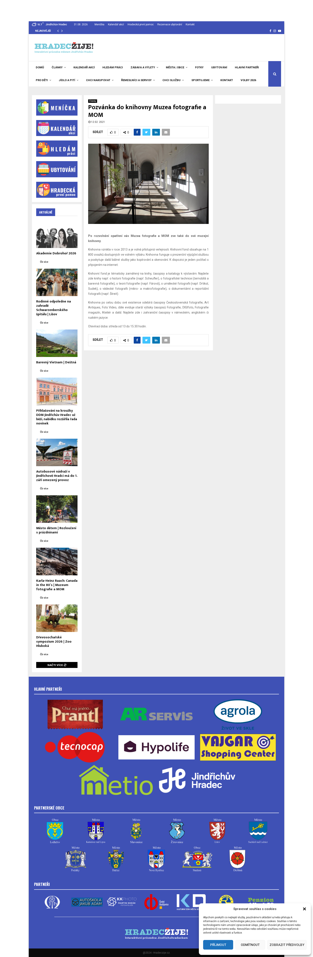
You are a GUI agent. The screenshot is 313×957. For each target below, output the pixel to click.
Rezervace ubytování (169, 24)
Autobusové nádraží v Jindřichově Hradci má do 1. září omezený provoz (56, 476)
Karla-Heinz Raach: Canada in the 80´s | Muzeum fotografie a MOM (57, 585)
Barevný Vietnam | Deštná (56, 362)
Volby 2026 (248, 80)
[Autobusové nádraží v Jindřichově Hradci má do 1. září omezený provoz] (57, 452)
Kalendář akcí (116, 24)
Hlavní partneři (247, 67)
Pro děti (42, 80)
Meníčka (99, 24)
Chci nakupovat (98, 80)
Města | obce (175, 67)
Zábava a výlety (143, 67)
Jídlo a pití (67, 80)
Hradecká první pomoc (141, 24)
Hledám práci (112, 67)
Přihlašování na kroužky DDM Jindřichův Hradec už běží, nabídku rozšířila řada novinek (56, 417)
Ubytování (219, 67)
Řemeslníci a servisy (136, 80)
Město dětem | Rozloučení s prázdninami (56, 530)
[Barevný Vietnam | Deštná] (57, 343)
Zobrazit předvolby (287, 945)
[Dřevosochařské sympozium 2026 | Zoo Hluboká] (57, 618)
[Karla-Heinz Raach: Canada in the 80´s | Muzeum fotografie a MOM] (57, 561)
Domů (40, 67)
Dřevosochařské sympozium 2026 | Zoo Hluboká (54, 642)
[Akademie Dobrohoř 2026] (57, 234)
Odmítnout (250, 945)
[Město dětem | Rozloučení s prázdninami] (57, 509)
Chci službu (171, 80)
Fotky (199, 67)
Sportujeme (200, 80)
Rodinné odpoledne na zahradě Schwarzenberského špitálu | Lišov (53, 308)
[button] (304, 909)
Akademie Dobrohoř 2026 (56, 253)
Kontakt (190, 24)
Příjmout (218, 945)
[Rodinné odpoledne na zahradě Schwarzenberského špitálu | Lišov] (57, 282)
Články (57, 67)
